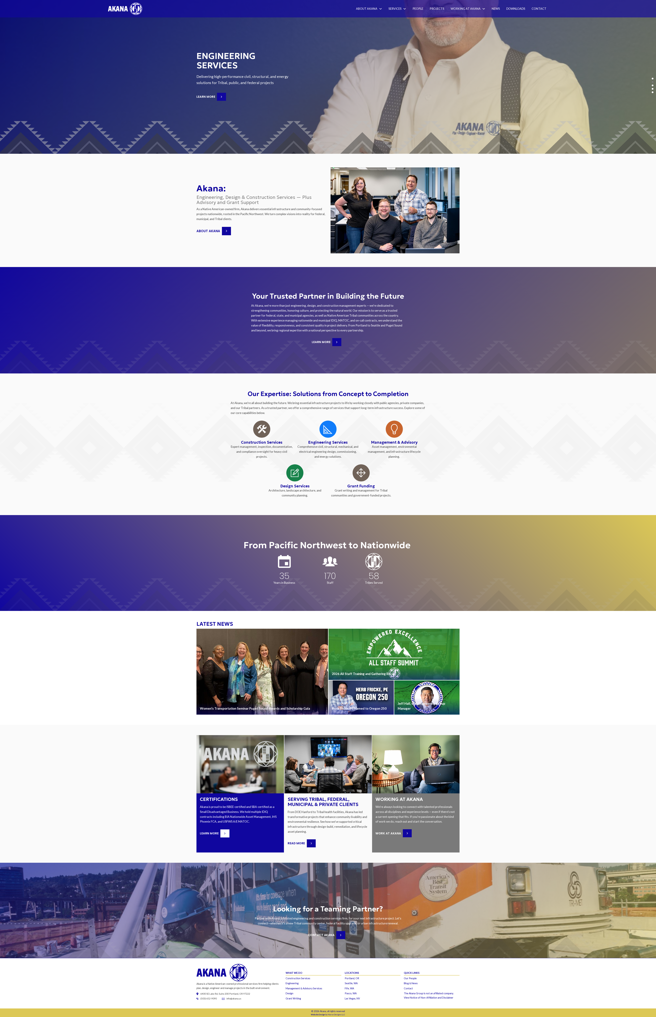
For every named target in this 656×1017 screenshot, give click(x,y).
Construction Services (261, 442)
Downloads (515, 8)
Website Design (318, 1014)
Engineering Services (328, 442)
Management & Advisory (394, 442)
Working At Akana (466, 8)
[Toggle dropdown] (381, 9)
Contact (539, 8)
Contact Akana (321, 935)
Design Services (295, 486)
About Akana (366, 8)
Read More (296, 843)
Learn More (205, 95)
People (418, 8)
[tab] (652, 78)
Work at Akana (388, 833)
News (496, 8)
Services (394, 8)
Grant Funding (361, 486)
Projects (437, 8)
